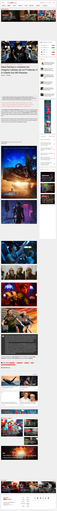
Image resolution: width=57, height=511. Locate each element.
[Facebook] (42, 2)
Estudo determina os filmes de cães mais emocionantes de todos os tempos (47, 489)
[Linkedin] (50, 2)
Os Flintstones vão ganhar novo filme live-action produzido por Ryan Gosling (49, 69)
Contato (23, 506)
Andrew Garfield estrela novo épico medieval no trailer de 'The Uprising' (30, 433)
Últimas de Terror (45, 169)
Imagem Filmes (20, 64)
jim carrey (43, 183)
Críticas (28, 501)
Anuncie (28, 506)
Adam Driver (22, 16)
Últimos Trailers (7, 418)
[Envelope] (48, 498)
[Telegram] (41, 2)
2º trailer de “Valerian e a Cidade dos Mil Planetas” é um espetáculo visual (16, 106)
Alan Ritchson (28, 420)
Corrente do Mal (44, 196)
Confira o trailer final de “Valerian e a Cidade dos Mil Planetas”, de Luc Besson (17, 102)
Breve (9, 5)
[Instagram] (46, 2)
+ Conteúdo (44, 5)
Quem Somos (23, 503)
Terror (4, 453)
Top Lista (22, 486)
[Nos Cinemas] (19, 413)
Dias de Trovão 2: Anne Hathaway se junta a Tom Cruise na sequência (48, 82)
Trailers (32, 5)
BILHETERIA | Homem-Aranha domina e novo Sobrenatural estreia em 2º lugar (49, 95)
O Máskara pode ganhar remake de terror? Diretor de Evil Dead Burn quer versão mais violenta (47, 188)
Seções (14, 5)
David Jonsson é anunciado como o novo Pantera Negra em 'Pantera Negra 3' (46, 18)
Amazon (27, 439)
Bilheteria (27, 499)
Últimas (43, 59)
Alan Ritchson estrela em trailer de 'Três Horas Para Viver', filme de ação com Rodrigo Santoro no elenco (30, 424)
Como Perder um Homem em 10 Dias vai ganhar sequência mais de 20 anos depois (49, 63)
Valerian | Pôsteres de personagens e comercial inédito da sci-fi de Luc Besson (17, 104)
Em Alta (38, 5)
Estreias (23, 501)
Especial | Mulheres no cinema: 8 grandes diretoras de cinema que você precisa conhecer (27, 489)
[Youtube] (44, 2)
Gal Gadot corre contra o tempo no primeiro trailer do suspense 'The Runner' (30, 442)
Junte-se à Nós (28, 504)
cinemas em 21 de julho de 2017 (15, 142)
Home (4, 5)
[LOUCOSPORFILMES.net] (12, 3)
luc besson (7, 64)
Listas (4, 480)
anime (4, 427)
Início (2, 64)
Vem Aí (23, 499)
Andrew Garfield (28, 430)
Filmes (20, 5)
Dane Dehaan (13, 64)
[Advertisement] (28, 31)
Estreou (26, 5)
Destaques (5, 9)
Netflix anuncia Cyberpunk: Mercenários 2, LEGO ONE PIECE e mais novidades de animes (11, 432)
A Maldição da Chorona (45, 175)
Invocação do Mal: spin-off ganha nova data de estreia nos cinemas (47, 179)
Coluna (4, 487)
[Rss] (48, 2)
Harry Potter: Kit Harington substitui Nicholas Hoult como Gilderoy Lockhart (49, 89)
